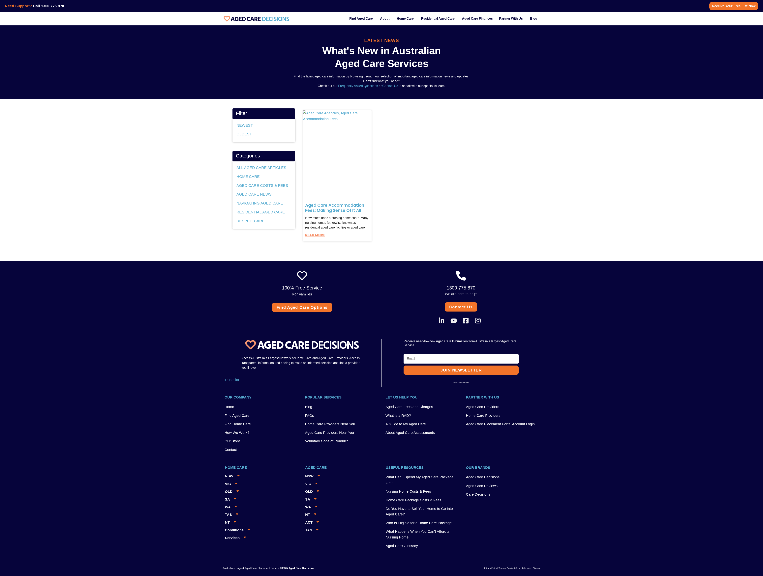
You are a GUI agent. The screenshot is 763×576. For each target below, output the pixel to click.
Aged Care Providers (482, 407)
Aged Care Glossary (402, 546)
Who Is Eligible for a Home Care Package (419, 523)
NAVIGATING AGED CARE (259, 203)
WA (228, 507)
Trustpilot (232, 380)
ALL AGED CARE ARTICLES (261, 168)
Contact (231, 450)
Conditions (234, 530)
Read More (315, 235)
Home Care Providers (483, 416)
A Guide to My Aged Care (405, 424)
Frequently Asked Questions (357, 86)
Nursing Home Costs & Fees (408, 491)
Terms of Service (506, 568)
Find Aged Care (237, 416)
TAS (228, 515)
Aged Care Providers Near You (329, 433)
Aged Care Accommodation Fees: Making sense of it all (334, 207)
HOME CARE (248, 177)
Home (229, 407)
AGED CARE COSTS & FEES (262, 185)
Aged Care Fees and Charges (409, 407)
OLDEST (244, 134)
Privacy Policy (490, 568)
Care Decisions (478, 494)
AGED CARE (316, 468)
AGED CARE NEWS (254, 194)
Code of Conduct (523, 568)
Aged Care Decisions (483, 477)
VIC (228, 484)
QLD (228, 492)
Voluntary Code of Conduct (326, 441)
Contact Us (390, 86)
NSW (229, 476)
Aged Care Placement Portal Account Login (500, 424)
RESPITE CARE (250, 221)
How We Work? (237, 433)
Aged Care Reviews (482, 486)
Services (232, 538)
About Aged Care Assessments (410, 433)
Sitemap (536, 568)
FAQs (309, 416)
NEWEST (244, 125)
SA (227, 499)
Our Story (232, 441)
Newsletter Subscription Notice (461, 382)
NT (227, 522)
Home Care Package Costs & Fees (413, 500)
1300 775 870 (52, 6)
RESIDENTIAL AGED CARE (260, 212)
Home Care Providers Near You (330, 424)
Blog (308, 407)
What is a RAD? (398, 416)
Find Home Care (238, 424)
